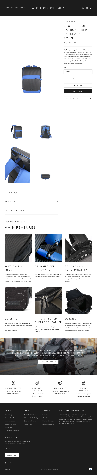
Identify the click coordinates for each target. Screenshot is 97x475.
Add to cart (78, 85)
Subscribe (11, 455)
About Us (45, 418)
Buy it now (78, 91)
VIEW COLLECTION (48, 362)
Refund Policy (28, 424)
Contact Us (45, 415)
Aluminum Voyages (10, 421)
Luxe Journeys (9, 427)
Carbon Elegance (10, 415)
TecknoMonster (72, 22)
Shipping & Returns (30, 421)
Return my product (48, 424)
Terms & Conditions (30, 415)
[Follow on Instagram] (10, 463)
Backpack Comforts (10, 424)
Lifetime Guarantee (48, 421)
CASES (53, 8)
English (7, 469)
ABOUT (61, 8)
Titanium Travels (9, 418)
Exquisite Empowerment (12, 430)
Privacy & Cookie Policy (31, 418)
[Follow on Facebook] (5, 463)
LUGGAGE (36, 8)
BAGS (45, 8)
